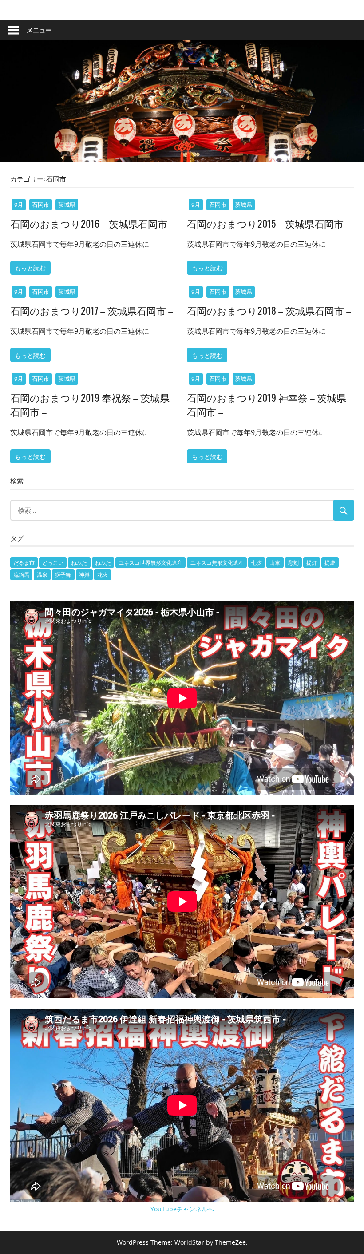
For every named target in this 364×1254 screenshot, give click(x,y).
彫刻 (293, 562)
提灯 (311, 562)
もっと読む (30, 267)
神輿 (84, 574)
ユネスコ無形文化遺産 (217, 562)
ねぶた (79, 562)
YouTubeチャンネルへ (182, 1209)
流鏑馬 (21, 574)
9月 (18, 205)
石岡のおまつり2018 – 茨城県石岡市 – (269, 310)
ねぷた (103, 562)
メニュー (39, 30)
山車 (274, 562)
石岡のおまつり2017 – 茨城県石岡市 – (91, 310)
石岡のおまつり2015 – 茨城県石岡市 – (269, 223)
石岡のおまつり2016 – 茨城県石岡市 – (92, 223)
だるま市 (24, 562)
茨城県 (66, 205)
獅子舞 (63, 574)
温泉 (42, 574)
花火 (102, 574)
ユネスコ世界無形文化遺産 (150, 562)
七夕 (256, 562)
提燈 (329, 562)
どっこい (52, 562)
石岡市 (40, 205)
